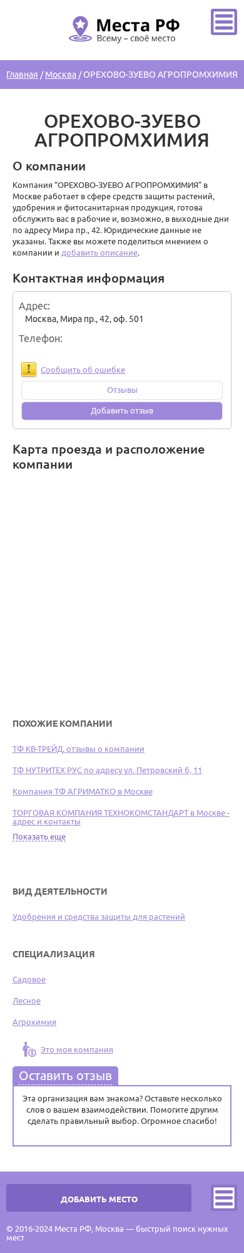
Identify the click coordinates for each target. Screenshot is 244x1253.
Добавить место (99, 1199)
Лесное (27, 1000)
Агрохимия (34, 1021)
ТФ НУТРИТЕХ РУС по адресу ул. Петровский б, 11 (107, 770)
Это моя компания (77, 1049)
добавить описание (99, 252)
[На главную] (122, 50)
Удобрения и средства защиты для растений (99, 916)
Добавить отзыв (122, 410)
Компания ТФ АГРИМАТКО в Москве (83, 791)
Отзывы (122, 389)
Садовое (29, 979)
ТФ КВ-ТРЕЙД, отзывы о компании (79, 748)
